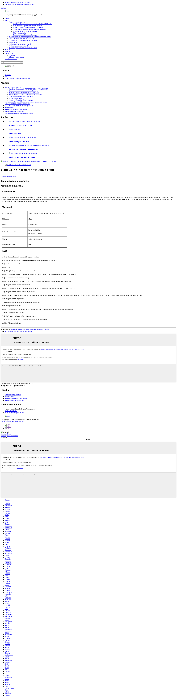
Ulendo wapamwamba (16, 57)
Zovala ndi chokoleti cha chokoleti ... (24, 149)
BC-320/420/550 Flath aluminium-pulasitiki (23, 40)
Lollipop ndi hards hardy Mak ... (23, 157)
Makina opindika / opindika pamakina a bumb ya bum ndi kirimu (30, 37)
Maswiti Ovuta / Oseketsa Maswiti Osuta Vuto (28, 27)
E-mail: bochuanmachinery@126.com (17, 2)
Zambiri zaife (9, 53)
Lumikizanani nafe (11, 59)
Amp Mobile (19, 421)
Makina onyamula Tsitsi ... (20, 141)
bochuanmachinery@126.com (14, 412)
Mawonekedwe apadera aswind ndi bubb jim (27, 26)
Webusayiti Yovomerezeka (9, 436)
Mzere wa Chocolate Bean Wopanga (25, 35)
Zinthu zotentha (6, 421)
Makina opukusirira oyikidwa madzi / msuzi (23, 48)
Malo (6, 20)
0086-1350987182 (11, 411)
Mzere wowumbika (19, 33)
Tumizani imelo (6, 434)
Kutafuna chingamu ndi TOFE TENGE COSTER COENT (32, 24)
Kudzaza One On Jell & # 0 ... (21, 125)
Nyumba (8, 18)
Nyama (7, 51)
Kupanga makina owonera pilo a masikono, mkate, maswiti (30, 329)
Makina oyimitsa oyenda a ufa (18, 46)
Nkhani (7, 49)
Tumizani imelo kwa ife (8, 177)
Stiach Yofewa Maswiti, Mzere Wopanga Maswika (29, 29)
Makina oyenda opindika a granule (20, 44)
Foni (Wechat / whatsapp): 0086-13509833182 (20, 4)
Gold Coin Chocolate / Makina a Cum (21, 38)
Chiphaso (12, 55)
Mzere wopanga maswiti (17, 22)
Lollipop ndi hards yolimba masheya (25, 31)
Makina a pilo (13, 42)
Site (13, 421)
